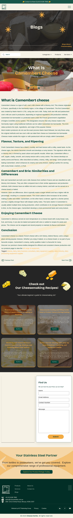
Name (40, 390)
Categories (46, 54)
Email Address (43, 397)
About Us (30, 486)
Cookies (44, 514)
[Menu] (69, 7)
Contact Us (30, 489)
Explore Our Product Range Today (36, 472)
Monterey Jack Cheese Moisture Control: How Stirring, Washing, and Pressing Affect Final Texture (18, 345)
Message (41, 409)
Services (67, 54)
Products (58, 54)
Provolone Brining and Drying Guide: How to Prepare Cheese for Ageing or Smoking (18, 312)
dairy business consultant (26, 251)
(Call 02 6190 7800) (42, 1)
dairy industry (59, 251)
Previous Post (9, 260)
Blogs (16, 492)
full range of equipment (31, 248)
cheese (9, 251)
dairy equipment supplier (45, 251)
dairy (14, 251)
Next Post (65, 260)
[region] (23, 505)
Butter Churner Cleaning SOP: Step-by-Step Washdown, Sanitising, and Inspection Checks (54, 345)
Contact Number (44, 402)
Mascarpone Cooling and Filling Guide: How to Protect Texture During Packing (54, 311)
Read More (18, 328)
